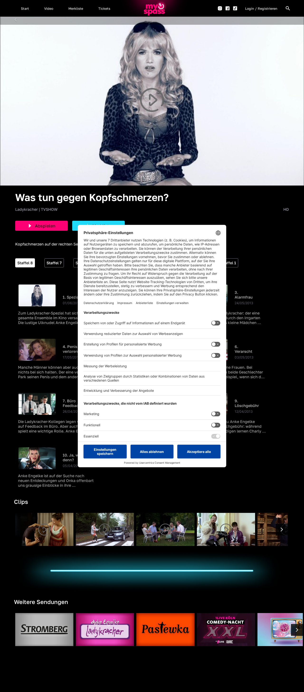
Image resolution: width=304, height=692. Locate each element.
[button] (25, 8)
